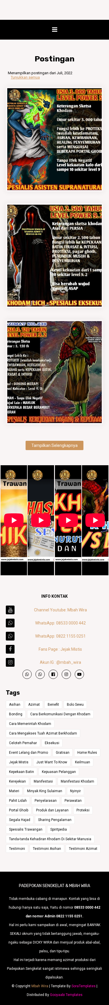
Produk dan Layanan (52, 810)
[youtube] (79, 674)
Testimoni (17, 849)
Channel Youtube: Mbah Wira (60, 610)
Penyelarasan (46, 801)
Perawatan (73, 801)
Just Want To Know (51, 762)
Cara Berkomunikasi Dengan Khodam (60, 714)
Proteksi (83, 810)
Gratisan (62, 753)
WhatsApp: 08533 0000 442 (60, 623)
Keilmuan (82, 762)
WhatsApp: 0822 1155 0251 (60, 636)
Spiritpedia (58, 829)
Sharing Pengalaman (55, 820)
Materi (14, 791)
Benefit (53, 705)
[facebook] (53, 674)
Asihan (14, 705)
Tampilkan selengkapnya (54, 445)
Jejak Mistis (18, 762)
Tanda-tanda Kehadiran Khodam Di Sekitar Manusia (50, 839)
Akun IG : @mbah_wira (60, 662)
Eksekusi (52, 743)
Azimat (34, 705)
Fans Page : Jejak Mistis (60, 649)
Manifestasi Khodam (77, 781)
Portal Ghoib (18, 810)
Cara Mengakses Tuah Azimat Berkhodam (43, 733)
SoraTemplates (84, 986)
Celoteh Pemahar (23, 743)
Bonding (15, 714)
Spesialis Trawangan (25, 829)
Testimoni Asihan (47, 849)
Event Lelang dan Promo (28, 753)
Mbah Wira (39, 986)
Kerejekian (17, 781)
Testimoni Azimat (83, 849)
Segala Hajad (19, 820)
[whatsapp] (27, 674)
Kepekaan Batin (21, 772)
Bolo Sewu (75, 705)
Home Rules (87, 753)
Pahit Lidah (18, 801)
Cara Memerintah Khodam (30, 724)
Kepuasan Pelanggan (59, 772)
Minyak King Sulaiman (44, 791)
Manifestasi (43, 781)
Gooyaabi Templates (66, 995)
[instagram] (66, 674)
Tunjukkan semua (25, 77)
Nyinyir (75, 791)
